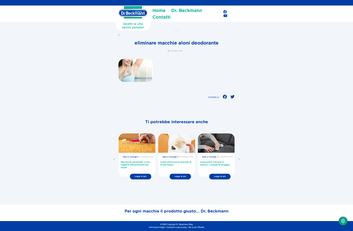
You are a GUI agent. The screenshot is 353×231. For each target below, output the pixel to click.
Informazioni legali (157, 227)
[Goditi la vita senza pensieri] (133, 13)
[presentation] (114, 159)
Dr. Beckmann (186, 10)
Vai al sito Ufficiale (196, 227)
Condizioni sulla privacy (176, 227)
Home (159, 10)
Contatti (161, 17)
